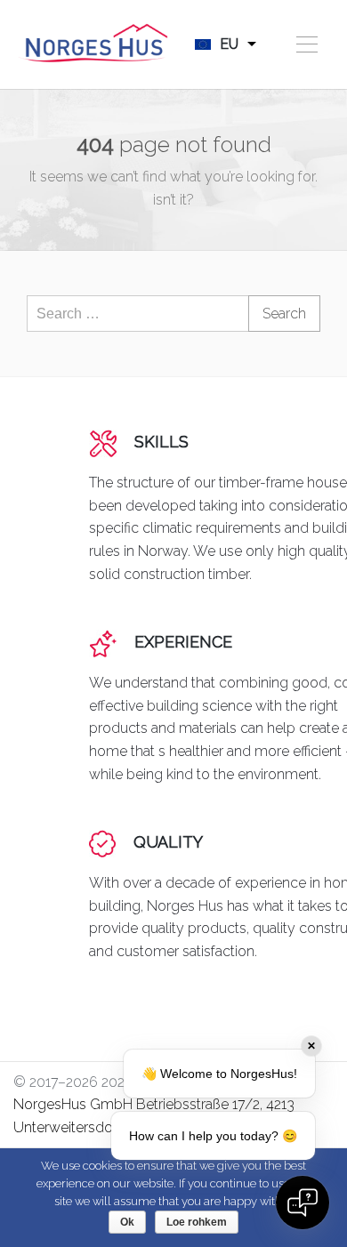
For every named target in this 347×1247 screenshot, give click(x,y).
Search (284, 313)
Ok (127, 1222)
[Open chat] (302, 1202)
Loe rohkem (196, 1222)
